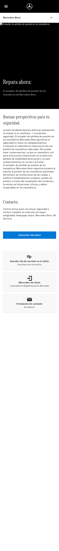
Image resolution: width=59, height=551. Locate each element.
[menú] (6, 6)
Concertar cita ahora (29, 235)
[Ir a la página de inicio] (29, 6)
